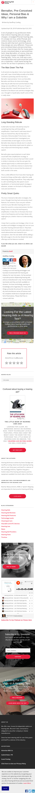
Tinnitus (4, 537)
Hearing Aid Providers (8, 532)
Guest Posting (5, 759)
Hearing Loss (5, 526)
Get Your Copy (17, 450)
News (3, 529)
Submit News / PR (7, 755)
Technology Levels (7, 518)
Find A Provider (17, 697)
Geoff (10, 251)
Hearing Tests (6, 534)
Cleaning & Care (6, 521)
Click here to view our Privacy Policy (13, 764)
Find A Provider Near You (17, 333)
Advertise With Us (7, 750)
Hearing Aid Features (8, 515)
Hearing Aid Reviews (8, 513)
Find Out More (11, 566)
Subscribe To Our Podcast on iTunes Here (16, 620)
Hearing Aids (5, 510)
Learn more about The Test (17, 703)
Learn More (27, 783)
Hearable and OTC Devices (10, 524)
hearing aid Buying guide (20, 441)
